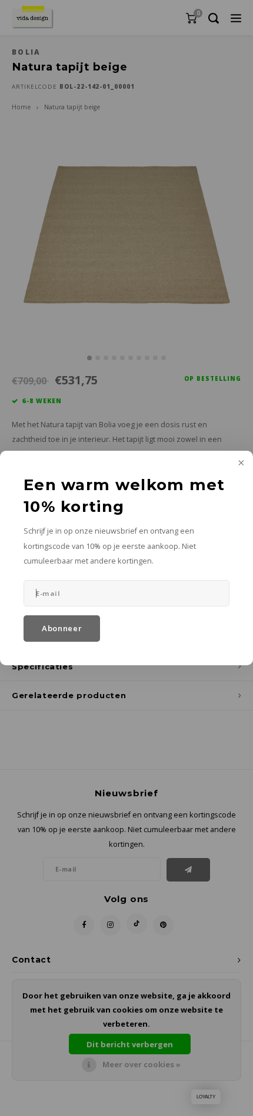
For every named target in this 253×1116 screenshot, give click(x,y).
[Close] (240, 464)
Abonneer (62, 628)
